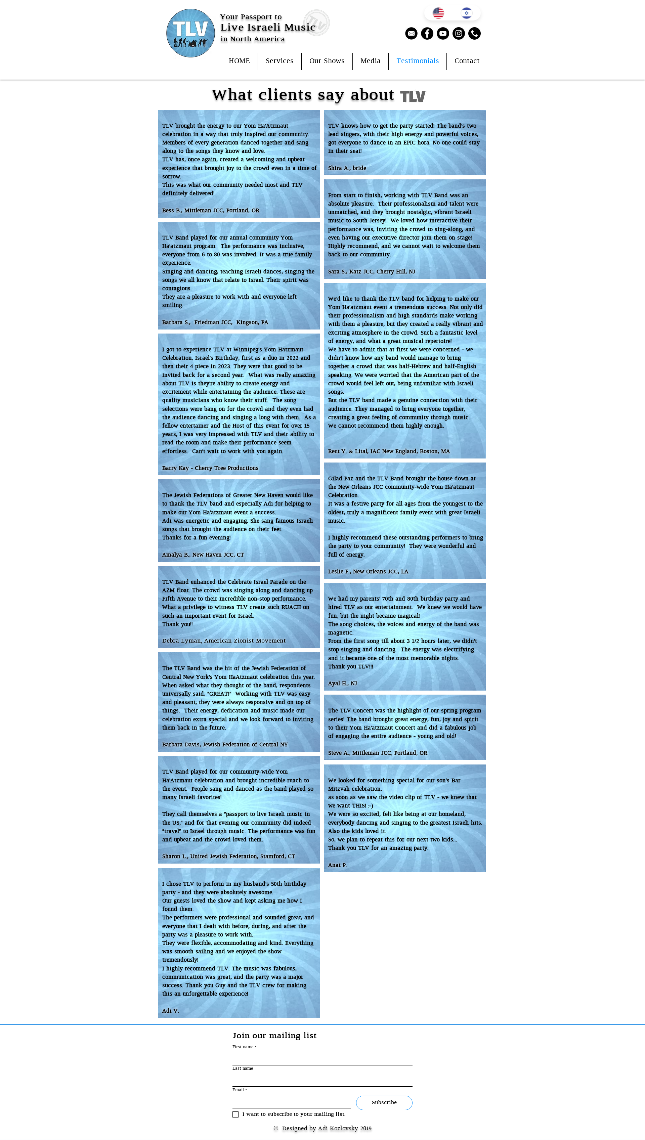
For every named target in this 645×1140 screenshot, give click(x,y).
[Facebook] (427, 33)
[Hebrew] (467, 12)
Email (239, 1090)
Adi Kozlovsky (338, 1128)
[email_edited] (411, 33)
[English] (438, 12)
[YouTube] (443, 33)
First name (244, 1047)
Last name (242, 1068)
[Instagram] (459, 33)
